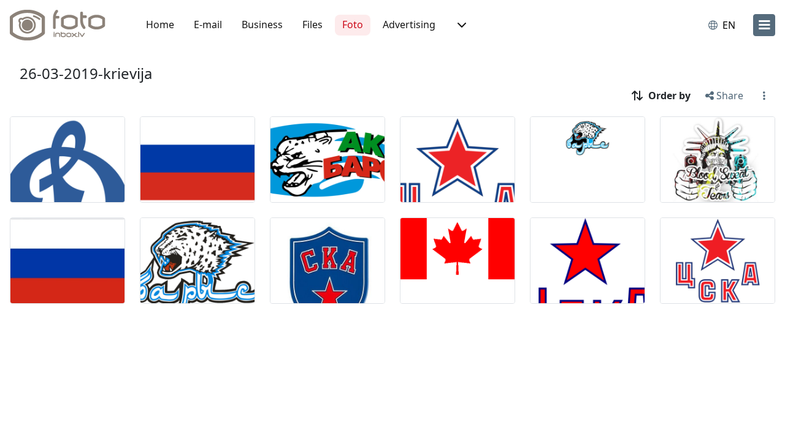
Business (262, 24)
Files (312, 24)
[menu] (764, 25)
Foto (352, 24)
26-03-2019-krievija (86, 73)
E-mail (208, 24)
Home (160, 24)
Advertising (409, 24)
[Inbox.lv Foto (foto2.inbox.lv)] (64, 25)
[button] (460, 25)
